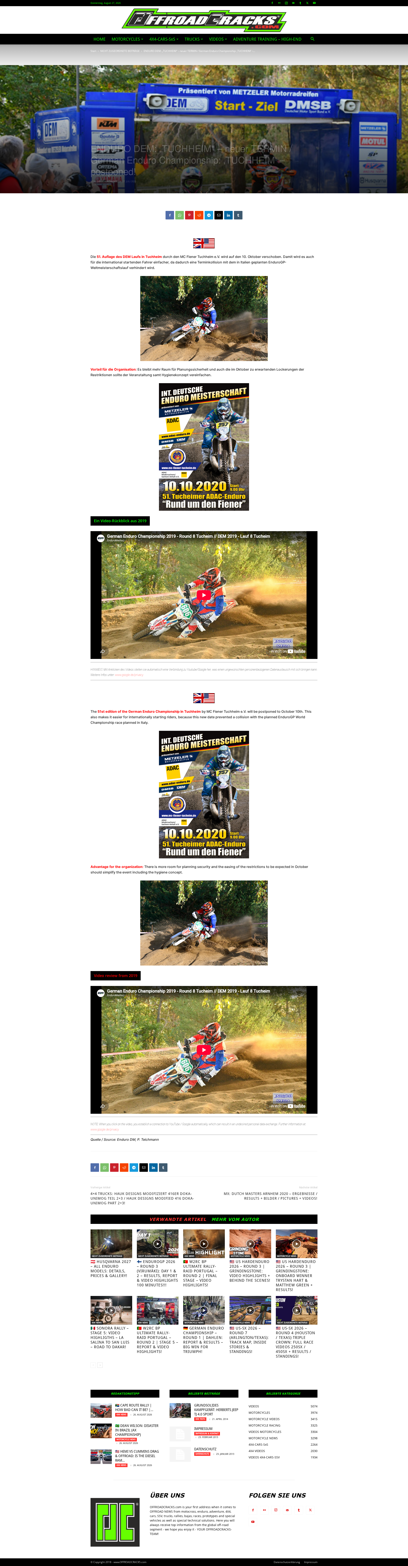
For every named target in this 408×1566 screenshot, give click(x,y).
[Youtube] (314, 3)
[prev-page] (93, 1365)
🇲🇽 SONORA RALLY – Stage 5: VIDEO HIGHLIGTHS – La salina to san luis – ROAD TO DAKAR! (110, 1337)
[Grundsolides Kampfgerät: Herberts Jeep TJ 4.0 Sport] (180, 1410)
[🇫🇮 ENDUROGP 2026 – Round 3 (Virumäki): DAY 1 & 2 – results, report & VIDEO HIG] (157, 1243)
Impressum (203, 1429)
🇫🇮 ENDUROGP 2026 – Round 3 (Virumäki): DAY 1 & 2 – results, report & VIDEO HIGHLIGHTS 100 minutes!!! (157, 1273)
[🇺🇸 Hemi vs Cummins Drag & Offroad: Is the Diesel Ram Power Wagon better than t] (101, 1456)
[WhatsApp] (179, 215)
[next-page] (100, 1365)
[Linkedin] (228, 215)
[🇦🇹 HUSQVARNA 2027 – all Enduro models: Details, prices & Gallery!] (111, 1243)
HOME (100, 39)
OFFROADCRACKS (107, 181)
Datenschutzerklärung (287, 1562)
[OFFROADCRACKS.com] (204, 20)
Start (93, 51)
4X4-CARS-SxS (162, 39)
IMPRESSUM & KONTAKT (207, 1433)
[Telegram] (209, 215)
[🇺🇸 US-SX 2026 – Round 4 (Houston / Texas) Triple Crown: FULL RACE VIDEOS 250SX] (296, 1310)
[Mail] (293, 3)
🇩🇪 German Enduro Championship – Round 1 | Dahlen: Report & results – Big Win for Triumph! (203, 1340)
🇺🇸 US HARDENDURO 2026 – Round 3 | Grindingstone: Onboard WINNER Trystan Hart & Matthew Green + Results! (296, 1275)
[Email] (218, 215)
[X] (307, 3)
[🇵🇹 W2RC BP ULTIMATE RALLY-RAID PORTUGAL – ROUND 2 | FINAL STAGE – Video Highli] (204, 1243)
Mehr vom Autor (235, 1219)
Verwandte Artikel (177, 1219)
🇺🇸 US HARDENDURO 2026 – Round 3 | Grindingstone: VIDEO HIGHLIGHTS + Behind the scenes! (250, 1271)
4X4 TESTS (200, 1419)
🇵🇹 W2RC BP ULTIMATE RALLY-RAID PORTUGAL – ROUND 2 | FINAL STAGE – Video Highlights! (200, 1273)
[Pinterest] (189, 215)
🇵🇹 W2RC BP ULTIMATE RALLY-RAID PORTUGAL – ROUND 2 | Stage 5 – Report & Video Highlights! (157, 1340)
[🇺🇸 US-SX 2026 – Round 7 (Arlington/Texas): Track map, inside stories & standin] (250, 1310)
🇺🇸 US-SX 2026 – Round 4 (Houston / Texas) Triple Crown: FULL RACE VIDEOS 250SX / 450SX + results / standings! (295, 1342)
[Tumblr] (300, 3)
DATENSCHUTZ (205, 1449)
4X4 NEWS (189, 1256)
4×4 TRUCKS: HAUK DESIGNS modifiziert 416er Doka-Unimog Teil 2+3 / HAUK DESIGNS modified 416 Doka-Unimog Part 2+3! (142, 1198)
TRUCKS (192, 39)
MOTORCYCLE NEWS (240, 1256)
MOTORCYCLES (126, 39)
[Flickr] (279, 3)
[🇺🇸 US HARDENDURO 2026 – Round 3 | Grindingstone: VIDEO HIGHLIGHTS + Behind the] (250, 1243)
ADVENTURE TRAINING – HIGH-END (267, 39)
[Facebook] (272, 3)
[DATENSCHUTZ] (180, 1454)
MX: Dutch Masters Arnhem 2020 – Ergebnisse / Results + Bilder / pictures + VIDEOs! (270, 1196)
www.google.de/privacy (129, 675)
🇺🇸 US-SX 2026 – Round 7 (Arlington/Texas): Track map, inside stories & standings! (249, 1340)
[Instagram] (286, 3)
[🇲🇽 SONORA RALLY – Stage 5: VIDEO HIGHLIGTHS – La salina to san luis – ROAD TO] (111, 1310)
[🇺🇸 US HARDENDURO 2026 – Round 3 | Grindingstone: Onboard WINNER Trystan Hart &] (296, 1243)
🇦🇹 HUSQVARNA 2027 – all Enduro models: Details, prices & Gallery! (111, 1268)
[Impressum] (180, 1434)
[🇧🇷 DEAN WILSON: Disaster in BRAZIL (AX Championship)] (101, 1431)
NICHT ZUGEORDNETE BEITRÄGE (120, 51)
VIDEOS (216, 39)
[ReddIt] (199, 215)
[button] (312, 39)
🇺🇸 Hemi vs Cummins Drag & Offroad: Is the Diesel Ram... (137, 1455)
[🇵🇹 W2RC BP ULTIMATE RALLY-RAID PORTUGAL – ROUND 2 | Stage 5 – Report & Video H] (157, 1310)
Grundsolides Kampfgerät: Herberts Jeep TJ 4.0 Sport (216, 1409)
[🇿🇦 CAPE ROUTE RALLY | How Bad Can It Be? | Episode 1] (101, 1410)
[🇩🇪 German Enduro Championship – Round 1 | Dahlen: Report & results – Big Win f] (204, 1310)
